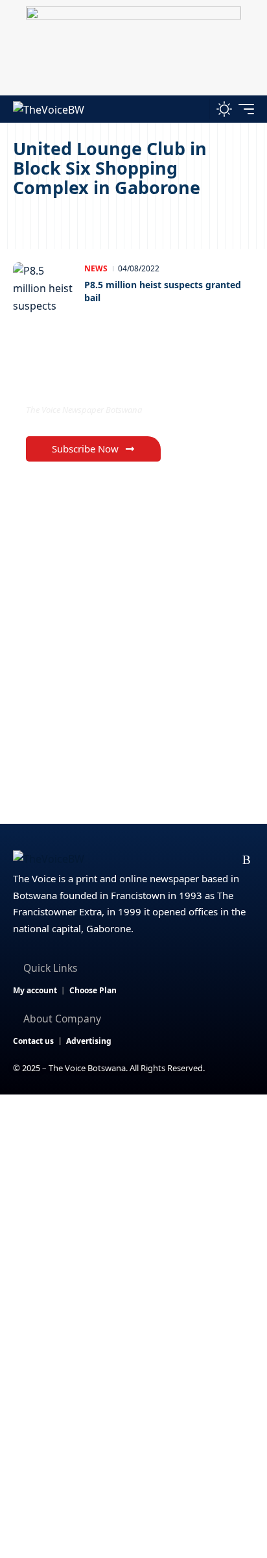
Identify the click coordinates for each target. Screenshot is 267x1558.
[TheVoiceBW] (48, 108)
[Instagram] (206, 860)
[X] (164, 860)
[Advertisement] (133, 1234)
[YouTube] (185, 860)
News (96, 268)
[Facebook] (143, 860)
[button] (196, 109)
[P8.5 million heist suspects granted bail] (45, 288)
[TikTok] (226, 860)
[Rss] (246, 860)
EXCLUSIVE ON (80, 383)
